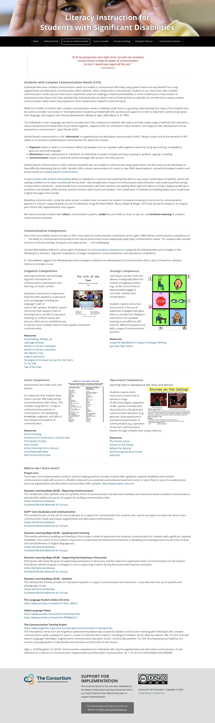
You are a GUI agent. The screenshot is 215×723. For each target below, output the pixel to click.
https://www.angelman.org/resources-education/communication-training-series (68, 628)
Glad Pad (115, 455)
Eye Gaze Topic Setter (121, 346)
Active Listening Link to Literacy (41, 448)
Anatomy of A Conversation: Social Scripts (47, 437)
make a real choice (34, 356)
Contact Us (158, 693)
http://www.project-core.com (118, 483)
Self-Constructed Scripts (37, 455)
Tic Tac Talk (30, 363)
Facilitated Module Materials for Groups (46, 504)
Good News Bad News (36, 451)
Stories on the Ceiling (121, 444)
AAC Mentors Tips (34, 353)
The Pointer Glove (119, 441)
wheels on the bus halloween (40, 346)
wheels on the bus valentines (40, 349)
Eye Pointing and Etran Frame (126, 451)
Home (36, 41)
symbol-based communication (61, 171)
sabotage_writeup (34, 342)
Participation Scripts (35, 441)
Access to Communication (75, 41)
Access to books (101, 41)
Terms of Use (144, 693)
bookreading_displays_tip (38, 339)
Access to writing (122, 41)
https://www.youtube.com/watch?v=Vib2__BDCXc (51, 603)
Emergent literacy (144, 41)
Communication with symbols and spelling (47, 179)
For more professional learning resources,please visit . (107, 708)
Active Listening (32, 434)
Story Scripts (31, 444)
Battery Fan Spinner (120, 448)
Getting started (51, 41)
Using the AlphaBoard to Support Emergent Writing (138, 342)
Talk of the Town (33, 367)
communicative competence (106, 249)
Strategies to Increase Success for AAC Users (48, 360)
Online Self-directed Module (39, 501)
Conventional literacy (170, 41)
